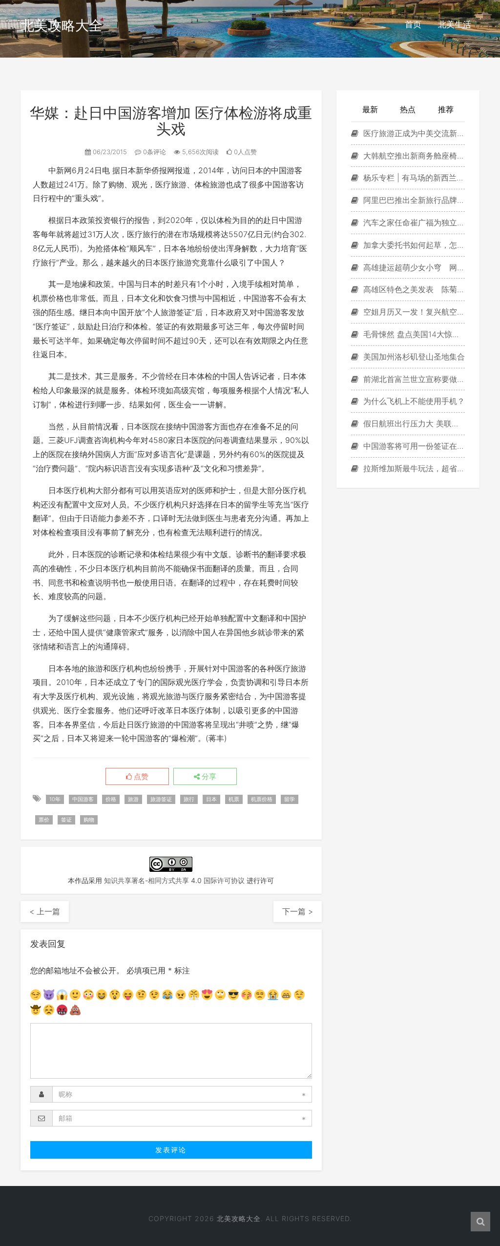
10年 (55, 799)
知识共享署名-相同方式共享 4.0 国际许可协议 (174, 880)
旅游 (133, 799)
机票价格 (261, 799)
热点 (408, 109)
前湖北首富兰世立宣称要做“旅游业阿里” (413, 379)
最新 (370, 109)
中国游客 (83, 799)
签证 (66, 819)
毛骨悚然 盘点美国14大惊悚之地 (413, 334)
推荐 (446, 109)
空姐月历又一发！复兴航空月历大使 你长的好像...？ (413, 312)
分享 (208, 776)
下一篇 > (297, 911)
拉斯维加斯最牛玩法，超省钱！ (413, 468)
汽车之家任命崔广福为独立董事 (413, 222)
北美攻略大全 (62, 25)
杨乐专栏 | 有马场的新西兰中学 (413, 177)
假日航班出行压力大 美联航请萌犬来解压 (413, 423)
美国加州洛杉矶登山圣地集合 (413, 357)
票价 (44, 819)
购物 (88, 819)
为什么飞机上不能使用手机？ (413, 401)
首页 (413, 24)
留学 (289, 799)
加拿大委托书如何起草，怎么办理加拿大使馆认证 (413, 245)
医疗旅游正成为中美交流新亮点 (413, 133)
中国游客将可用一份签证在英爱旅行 (413, 446)
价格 (110, 799)
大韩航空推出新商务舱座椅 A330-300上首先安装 (413, 156)
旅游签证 (161, 799)
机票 (234, 799)
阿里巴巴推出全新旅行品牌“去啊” (413, 200)
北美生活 (454, 24)
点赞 (140, 776)
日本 (211, 799)
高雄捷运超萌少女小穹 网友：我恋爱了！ (413, 267)
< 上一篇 (44, 911)
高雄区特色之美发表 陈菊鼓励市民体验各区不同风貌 (413, 289)
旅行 (189, 799)
